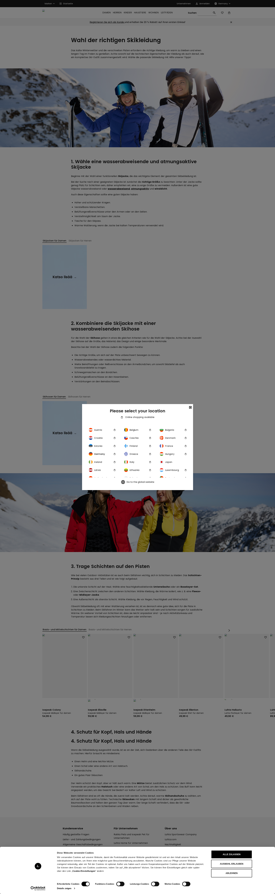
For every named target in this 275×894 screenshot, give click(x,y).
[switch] (120, 884)
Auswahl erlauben (231, 864)
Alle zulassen (231, 854)
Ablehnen (232, 873)
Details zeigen (64, 888)
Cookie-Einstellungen (83, 871)
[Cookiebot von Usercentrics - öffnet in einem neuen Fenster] (38, 888)
